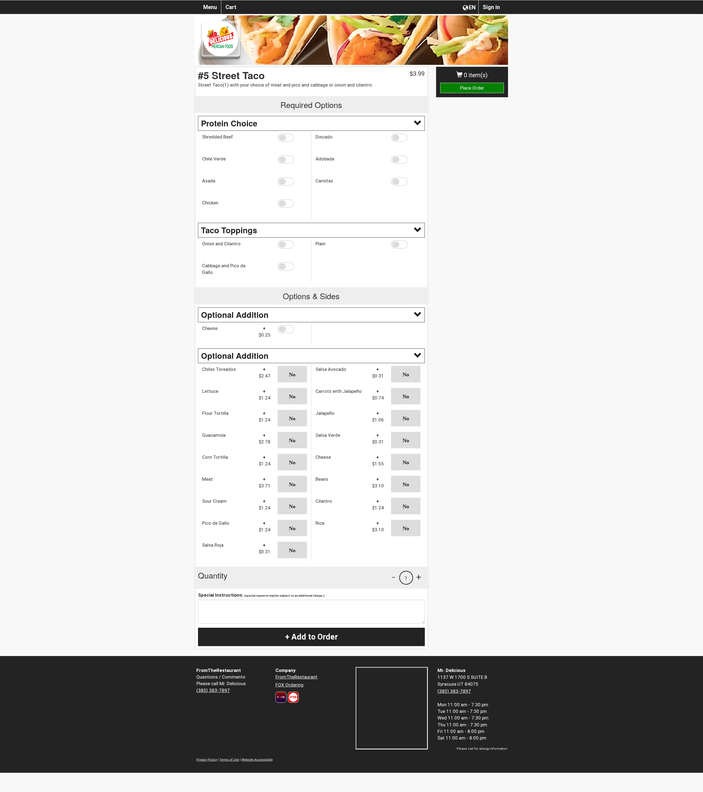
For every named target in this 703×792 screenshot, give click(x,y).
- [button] (393, 577)
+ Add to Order (311, 636)
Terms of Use (229, 760)
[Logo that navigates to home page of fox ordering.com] (292, 697)
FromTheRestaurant (296, 677)
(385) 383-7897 (213, 690)
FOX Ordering (289, 685)
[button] (292, 138)
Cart (230, 7)
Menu (210, 7)
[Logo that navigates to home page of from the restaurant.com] (280, 697)
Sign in (491, 7)
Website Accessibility (257, 760)
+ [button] (418, 577)
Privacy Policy (206, 760)
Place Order (472, 88)
